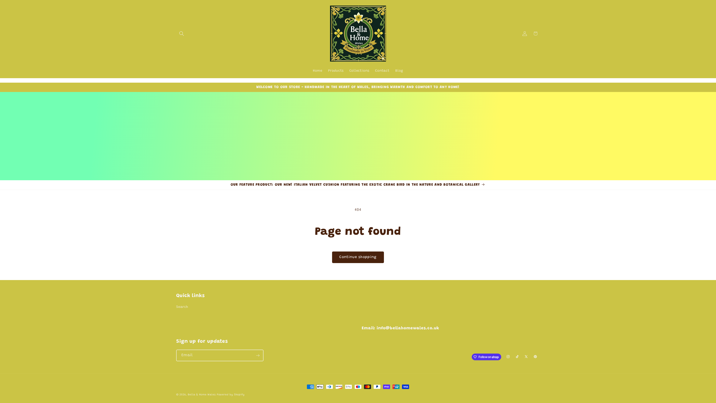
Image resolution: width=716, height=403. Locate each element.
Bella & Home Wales (202, 394)
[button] (181, 33)
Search (182, 307)
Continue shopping (357, 257)
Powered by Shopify (231, 394)
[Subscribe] (257, 355)
